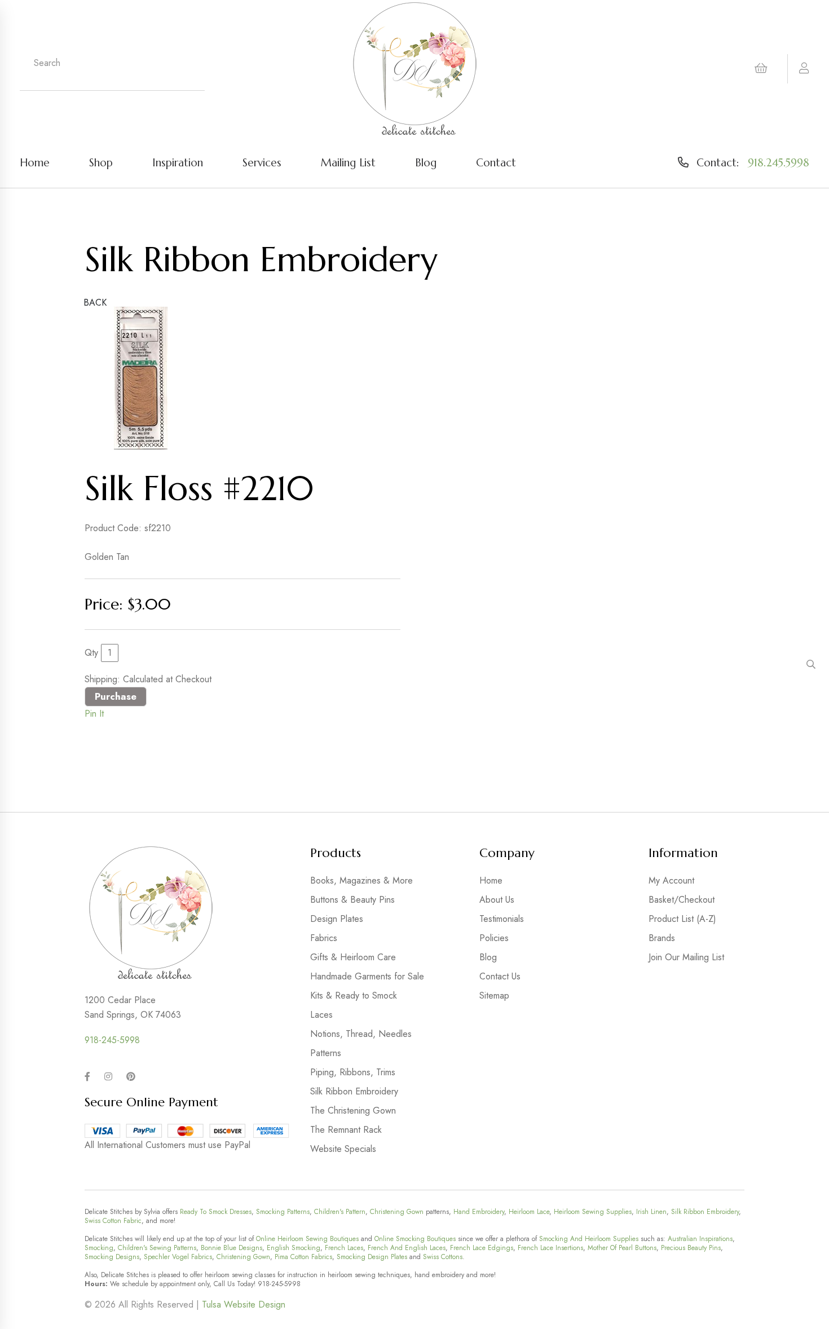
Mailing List (348, 162)
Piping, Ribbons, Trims (352, 1072)
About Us (496, 899)
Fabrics (323, 937)
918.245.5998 (778, 162)
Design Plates (336, 918)
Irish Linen (651, 1212)
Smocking (99, 1248)
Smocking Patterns (283, 1212)
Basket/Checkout (682, 899)
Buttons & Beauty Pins (352, 899)
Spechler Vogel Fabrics (178, 1257)
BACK (95, 302)
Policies (494, 937)
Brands (662, 937)
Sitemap (494, 995)
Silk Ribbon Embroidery (354, 1091)
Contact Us (500, 976)
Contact (496, 162)
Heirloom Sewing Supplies (593, 1212)
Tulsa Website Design (243, 1304)
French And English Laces (407, 1248)
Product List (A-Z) (682, 918)
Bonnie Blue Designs (231, 1248)
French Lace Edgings (481, 1248)
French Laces (344, 1248)
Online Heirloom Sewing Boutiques (307, 1239)
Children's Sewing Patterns (157, 1248)
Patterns (325, 1053)
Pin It (94, 713)
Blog (425, 162)
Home (35, 162)
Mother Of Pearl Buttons (622, 1248)
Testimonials (501, 918)
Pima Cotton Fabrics (303, 1257)
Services (261, 162)
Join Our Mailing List (686, 957)
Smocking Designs (112, 1257)
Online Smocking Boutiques (415, 1239)
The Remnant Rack (346, 1129)
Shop (101, 162)
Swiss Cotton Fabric (113, 1221)
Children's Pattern (339, 1212)
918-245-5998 (112, 1040)
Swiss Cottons (442, 1257)
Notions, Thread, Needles (361, 1033)
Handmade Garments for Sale (367, 976)
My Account (671, 880)
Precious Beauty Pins (691, 1248)
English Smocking (293, 1248)
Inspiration (177, 162)
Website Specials (343, 1148)
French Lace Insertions (550, 1248)
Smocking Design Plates (372, 1257)
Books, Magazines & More (361, 880)
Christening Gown (397, 1212)
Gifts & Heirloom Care (353, 957)
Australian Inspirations (700, 1239)
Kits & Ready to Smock (353, 995)
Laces (321, 1014)
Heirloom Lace (529, 1212)
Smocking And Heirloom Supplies (588, 1239)
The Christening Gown (353, 1110)
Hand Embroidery (478, 1212)
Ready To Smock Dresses (216, 1212)
